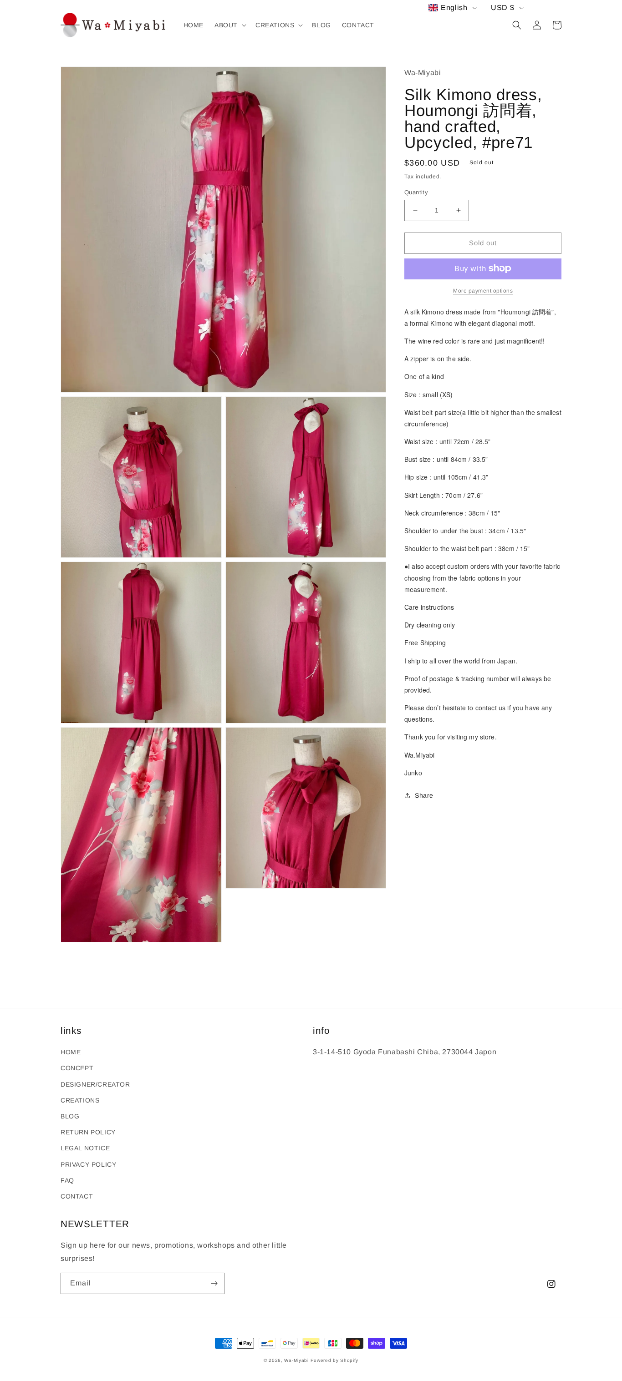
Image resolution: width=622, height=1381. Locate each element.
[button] (229, 25)
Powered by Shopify (335, 1360)
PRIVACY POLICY (88, 1164)
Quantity (416, 192)
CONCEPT (77, 1068)
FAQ (67, 1180)
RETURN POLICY (88, 1132)
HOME (71, 1052)
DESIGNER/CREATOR (95, 1084)
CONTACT (77, 1196)
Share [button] (424, 795)
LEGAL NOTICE (85, 1148)
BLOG (70, 1116)
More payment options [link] (483, 290)
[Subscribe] (214, 1283)
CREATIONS (80, 1100)
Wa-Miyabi (296, 1360)
